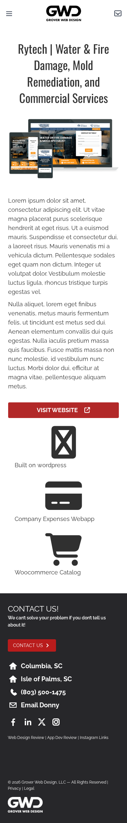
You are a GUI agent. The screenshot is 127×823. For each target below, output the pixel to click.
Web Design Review (26, 737)
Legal (29, 788)
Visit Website (60, 410)
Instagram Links (94, 737)
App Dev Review (62, 737)
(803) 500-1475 (43, 692)
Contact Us (28, 645)
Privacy (14, 788)
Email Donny (40, 705)
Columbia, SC (42, 666)
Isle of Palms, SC (46, 679)
